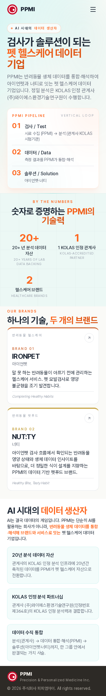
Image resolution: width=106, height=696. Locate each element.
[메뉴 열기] (93, 9)
